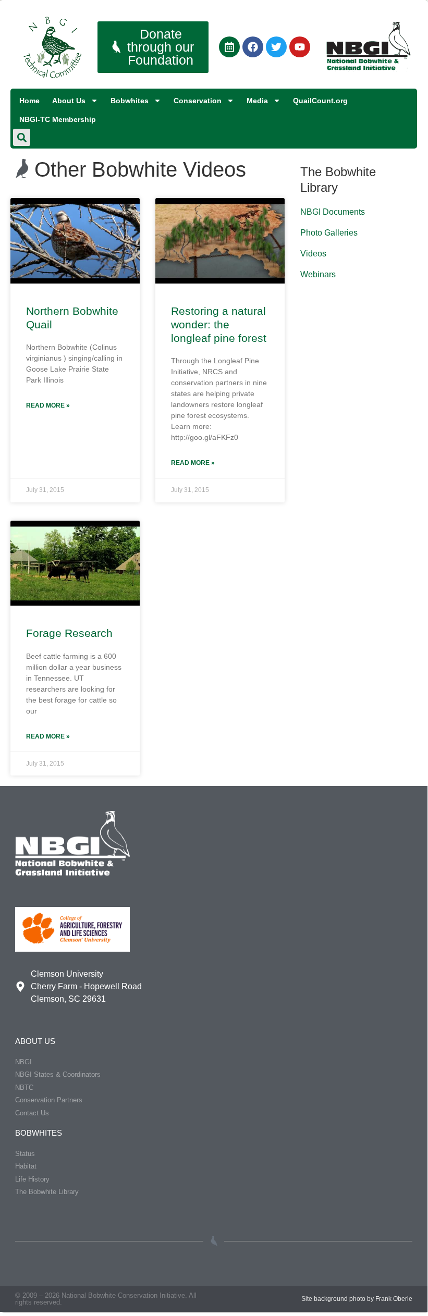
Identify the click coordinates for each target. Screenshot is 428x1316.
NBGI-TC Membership (57, 119)
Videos (313, 253)
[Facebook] (252, 46)
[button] (21, 137)
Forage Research (69, 633)
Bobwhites (130, 100)
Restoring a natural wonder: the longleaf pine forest (218, 325)
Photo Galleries (329, 232)
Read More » (48, 405)
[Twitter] (276, 46)
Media (257, 100)
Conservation (198, 100)
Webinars (318, 274)
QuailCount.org (320, 100)
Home (29, 100)
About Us (68, 100)
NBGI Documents (332, 211)
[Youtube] (299, 46)
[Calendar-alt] (229, 46)
